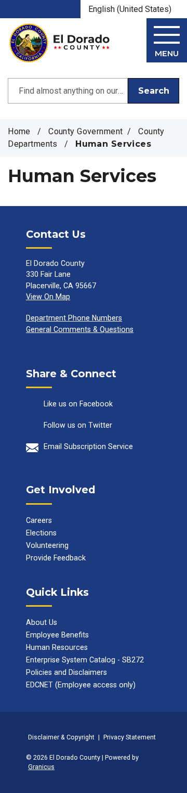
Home (19, 131)
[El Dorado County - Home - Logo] (59, 42)
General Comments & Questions (79, 329)
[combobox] (134, 9)
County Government (85, 131)
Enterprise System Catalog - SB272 (85, 660)
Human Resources (57, 647)
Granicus (41, 767)
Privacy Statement (129, 737)
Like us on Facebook (78, 404)
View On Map (48, 296)
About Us (41, 622)
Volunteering (47, 545)
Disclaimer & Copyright (61, 737)
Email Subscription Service (88, 446)
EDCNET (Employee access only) (81, 685)
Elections (41, 533)
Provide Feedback (56, 558)
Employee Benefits (57, 635)
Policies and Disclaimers (66, 672)
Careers (39, 520)
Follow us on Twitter (78, 425)
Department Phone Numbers (74, 318)
